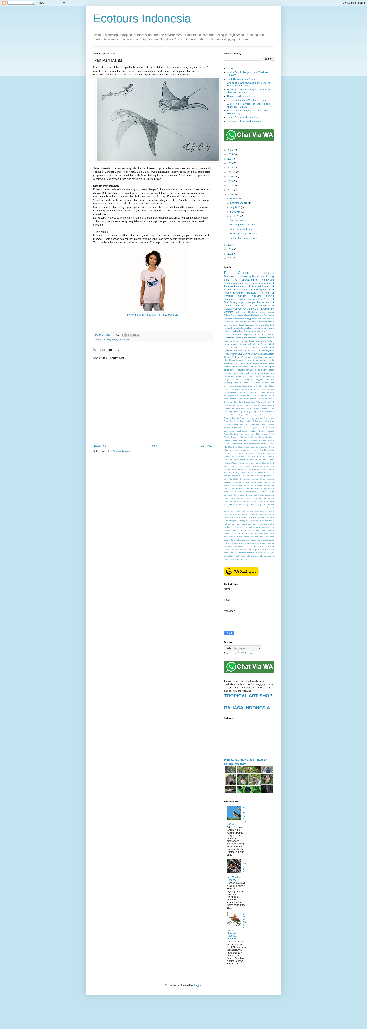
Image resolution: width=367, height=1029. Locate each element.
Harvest (264, 408)
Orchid (234, 315)
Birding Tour (241, 312)
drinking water (267, 511)
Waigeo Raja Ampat (265, 485)
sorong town (244, 540)
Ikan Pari (106, 339)
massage (263, 524)
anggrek (241, 495)
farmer (249, 363)
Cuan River (262, 399)
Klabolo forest (267, 424)
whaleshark (229, 556)
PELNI (255, 456)
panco (249, 533)
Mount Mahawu (258, 331)
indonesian (265, 273)
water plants (260, 553)
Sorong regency (238, 302)
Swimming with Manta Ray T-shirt (145, 314)
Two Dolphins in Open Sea (243, 224)
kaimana (270, 521)
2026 (230, 150)
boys (264, 498)
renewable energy (242, 318)
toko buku (258, 546)
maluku (270, 338)
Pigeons (270, 350)
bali (243, 289)
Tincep (227, 485)
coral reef (231, 279)
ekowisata (251, 289)
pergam (262, 533)
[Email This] (124, 335)
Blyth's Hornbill (241, 389)
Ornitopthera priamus (234, 456)
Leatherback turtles (246, 431)
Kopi (246, 428)
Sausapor (257, 466)
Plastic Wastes (230, 463)
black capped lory (232, 498)
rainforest (252, 283)
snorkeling (245, 276)
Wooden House (266, 322)
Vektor (253, 485)
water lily (250, 553)
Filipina (227, 315)
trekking (227, 373)
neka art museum (261, 527)
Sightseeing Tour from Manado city (245, 121)
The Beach (268, 482)
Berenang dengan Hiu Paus (244, 233)
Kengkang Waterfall (249, 424)
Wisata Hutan (237, 492)
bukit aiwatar (230, 501)
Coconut (252, 399)
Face (252, 402)
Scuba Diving (244, 354)
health (256, 363)
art (243, 286)
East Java (238, 402)
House (227, 415)
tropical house (248, 341)
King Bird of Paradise (256, 347)
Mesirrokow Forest (240, 444)
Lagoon (254, 428)
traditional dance (231, 549)
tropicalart (173, 314)
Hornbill (270, 411)
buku (239, 501)
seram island (229, 540)
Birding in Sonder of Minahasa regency (247, 100)
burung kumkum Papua (254, 501)
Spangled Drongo (256, 472)
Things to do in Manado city (241, 96)
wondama (261, 556)
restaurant (259, 537)
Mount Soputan (251, 447)
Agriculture (261, 376)
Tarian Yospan (267, 479)
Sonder (242, 296)
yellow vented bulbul (238, 559)
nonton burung (246, 530)
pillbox (227, 537)
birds (226, 325)
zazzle (234, 376)
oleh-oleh (228, 533)
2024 (230, 159)
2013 (230, 249)
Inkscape (259, 418)
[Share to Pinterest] (138, 335)
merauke (238, 527)
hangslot (239, 517)
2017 (230, 190)
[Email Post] (117, 335)
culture (262, 508)
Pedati (242, 460)
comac (254, 508)
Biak (232, 386)
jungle (252, 521)
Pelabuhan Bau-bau (256, 460)
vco (231, 553)
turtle (235, 373)
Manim (235, 440)
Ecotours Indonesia (142, 18)
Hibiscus (228, 347)
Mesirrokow (252, 350)
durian (242, 363)
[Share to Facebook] (134, 335)
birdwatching (249, 279)
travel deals (268, 370)
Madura (259, 434)
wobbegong (251, 556)
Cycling (242, 299)
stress (265, 540)
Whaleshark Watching (241, 229)
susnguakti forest (264, 305)
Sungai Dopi (265, 476)
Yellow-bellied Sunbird (256, 492)
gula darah (229, 517)
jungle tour (261, 521)
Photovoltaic (253, 322)
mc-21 (271, 524)
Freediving (255, 296)
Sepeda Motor (259, 469)
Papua (237, 286)
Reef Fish (237, 466)
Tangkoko (234, 479)
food (266, 315)
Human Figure (238, 415)
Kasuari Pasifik (231, 424)
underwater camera (255, 373)
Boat (250, 328)
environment (241, 305)
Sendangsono (230, 469)
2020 (230, 176)
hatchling (248, 517)
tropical (256, 549)
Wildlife (227, 488)
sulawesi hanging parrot (235, 543)
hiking (257, 325)
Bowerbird (254, 389)
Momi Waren (260, 444)
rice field (270, 537)
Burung (256, 328)
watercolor (261, 341)
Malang (227, 440)
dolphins (234, 363)
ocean (271, 530)
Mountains (228, 450)
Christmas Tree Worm (238, 399)
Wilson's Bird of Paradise (242, 488)
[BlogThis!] (127, 335)
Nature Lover (246, 450)
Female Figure (267, 328)
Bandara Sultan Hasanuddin (247, 383)
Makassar (252, 437)
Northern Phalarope (255, 453)
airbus (271, 492)
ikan (267, 517)
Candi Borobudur (243, 395)
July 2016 (235, 207)
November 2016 (239, 198)
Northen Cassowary (233, 453)
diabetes (245, 511)
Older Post (206, 445)
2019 (230, 181)
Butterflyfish (229, 395)
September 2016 (239, 203)
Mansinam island (239, 322)
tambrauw (238, 292)
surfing (258, 543)
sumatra (250, 543)
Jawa (271, 418)
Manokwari (230, 276)
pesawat (270, 533)
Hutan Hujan (252, 415)
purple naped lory (245, 537)
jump (246, 521)
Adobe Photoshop (246, 376)
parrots (255, 533)
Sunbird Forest (252, 476)
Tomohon (259, 334)
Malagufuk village (266, 437)
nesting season (231, 530)
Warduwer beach (256, 357)
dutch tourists (230, 514)
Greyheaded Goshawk (234, 408)
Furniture (255, 405)
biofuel (260, 302)
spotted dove (256, 540)
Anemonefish (237, 379)
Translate (249, 653)
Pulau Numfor (230, 354)
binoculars (241, 360)
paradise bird (267, 325)
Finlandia (260, 402)
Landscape (229, 431)
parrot (232, 370)
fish (251, 305)
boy (249, 360)
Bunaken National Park (240, 344)
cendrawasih (267, 280)
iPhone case (258, 517)
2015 (230, 245)
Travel (262, 309)
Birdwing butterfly (255, 386)
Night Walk (269, 450)
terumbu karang (240, 328)
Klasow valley (254, 299)
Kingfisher (262, 289)
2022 (230, 167)
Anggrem (259, 379)
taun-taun (228, 546)
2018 (230, 185)
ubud (241, 373)
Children (262, 395)
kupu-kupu (235, 524)
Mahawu (244, 437)
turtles (226, 553)
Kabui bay (269, 421)
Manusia (262, 440)
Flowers (228, 309)
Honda (263, 411)
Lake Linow (229, 331)
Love (241, 434)
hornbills (264, 363)
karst (271, 363)
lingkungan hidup (250, 524)
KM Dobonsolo (243, 421)
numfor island (260, 530)
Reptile (248, 466)
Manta (114, 339)
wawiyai (270, 553)
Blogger (197, 985)
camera (263, 360)
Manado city (239, 309)
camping (233, 325)
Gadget (270, 344)
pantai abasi (260, 366)
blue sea (257, 498)
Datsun (270, 399)
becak (261, 495)
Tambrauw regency (242, 334)
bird (272, 286)
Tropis (246, 485)
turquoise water (267, 549)
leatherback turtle (232, 366)
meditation (228, 527)
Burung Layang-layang (262, 392)
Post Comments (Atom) (119, 451)
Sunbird (263, 354)
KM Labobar (257, 421)
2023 (230, 163)
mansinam (229, 318)
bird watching (257, 315)
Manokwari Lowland (248, 440)
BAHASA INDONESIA (247, 707)
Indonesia (251, 292)
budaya (270, 498)
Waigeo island (244, 315)
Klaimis (227, 428)
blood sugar (246, 498)
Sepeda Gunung (245, 469)
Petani (271, 460)
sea (254, 370)
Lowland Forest (242, 331)
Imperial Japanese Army (243, 418)
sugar (271, 540)
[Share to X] (131, 335)
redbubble (240, 370)
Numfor (270, 453)
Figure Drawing (266, 312)
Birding (269, 276)
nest (272, 527)
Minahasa (258, 276)
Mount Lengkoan (236, 447)
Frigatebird (269, 402)
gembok (262, 514)
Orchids (262, 350)
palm (251, 366)
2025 (230, 154)
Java (266, 418)
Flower (227, 322)
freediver (254, 514)
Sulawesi (255, 354)
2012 (230, 254)
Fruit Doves (229, 405)
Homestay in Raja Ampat (245, 411)
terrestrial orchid (242, 546)
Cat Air (255, 395)
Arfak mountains (232, 289)
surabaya (256, 318)
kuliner (227, 524)
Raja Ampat (123, 339)
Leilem (262, 431)
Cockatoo (252, 312)
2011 (230, 258)
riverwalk (228, 328)
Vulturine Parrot (239, 357)
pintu (233, 537)
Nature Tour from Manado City (242, 117)
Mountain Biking (266, 447)
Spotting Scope (238, 476)
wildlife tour (240, 556)
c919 (252, 505)
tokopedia (269, 546)
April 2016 (235, 216)
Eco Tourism (268, 318)
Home (153, 445)
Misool (252, 444)
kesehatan (261, 338)
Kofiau (237, 350)
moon (244, 527)
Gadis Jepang (267, 405)
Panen (263, 456)
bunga (255, 360)
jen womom (238, 521)
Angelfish (249, 379)
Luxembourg (249, 434)
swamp (271, 543)
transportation (246, 549)
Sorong (265, 286)
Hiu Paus (238, 347)
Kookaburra (237, 428)
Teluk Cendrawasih (253, 482)
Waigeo (252, 302)
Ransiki (258, 463)
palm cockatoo (239, 533)
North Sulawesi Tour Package (242, 79)
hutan (271, 315)
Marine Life (252, 309)
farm (239, 514)
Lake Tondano (266, 428)
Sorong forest (239, 472)
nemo (245, 366)
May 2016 (235, 211)
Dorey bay (228, 402)
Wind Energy (261, 488)
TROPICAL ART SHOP (248, 695)
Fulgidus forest (243, 405)
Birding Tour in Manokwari (243, 238)
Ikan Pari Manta (238, 220)
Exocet (247, 402)
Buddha (243, 392)
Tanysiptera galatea (249, 479)
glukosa (270, 514)
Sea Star (269, 466)
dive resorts (255, 511)
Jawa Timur (229, 421)
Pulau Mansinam (246, 463)
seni (238, 341)
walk (236, 553)
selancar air (229, 341)
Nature (237, 450)
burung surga (241, 338)
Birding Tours (241, 386)
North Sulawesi (253, 286)
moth (250, 527)
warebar (242, 553)
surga (264, 543)
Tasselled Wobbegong (234, 482)
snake (259, 370)
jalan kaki (228, 521)
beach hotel (251, 495)
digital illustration (246, 325)
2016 (230, 194)
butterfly (252, 338)
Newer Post (100, 445)
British (263, 389)
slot (237, 540)
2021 (230, 172)
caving (258, 505)
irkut (272, 517)
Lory (236, 434)
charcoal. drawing (240, 508)
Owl (248, 456)
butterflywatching (240, 505)
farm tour (246, 514)
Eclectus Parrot (259, 344)
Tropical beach (237, 485)
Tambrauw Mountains (235, 283)
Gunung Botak (252, 408)
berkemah (269, 495)
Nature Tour (258, 450)
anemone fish (230, 495)
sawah (249, 370)
